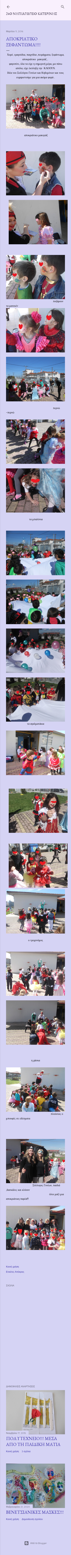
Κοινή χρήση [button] (12, 1266)
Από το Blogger (38, 1543)
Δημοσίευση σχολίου (32, 1519)
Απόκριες (19, 1271)
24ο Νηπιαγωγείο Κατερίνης (31, 13)
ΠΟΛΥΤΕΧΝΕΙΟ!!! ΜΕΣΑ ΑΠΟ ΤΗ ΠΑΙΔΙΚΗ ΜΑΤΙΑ (33, 1441)
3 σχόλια (26, 1451)
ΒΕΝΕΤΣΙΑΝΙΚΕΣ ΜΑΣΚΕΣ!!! (35, 1512)
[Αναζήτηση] (62, 6)
